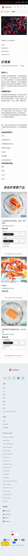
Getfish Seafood (11, 545)
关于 (4, 391)
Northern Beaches (8, 444)
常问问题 (5, 424)
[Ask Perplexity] (23, 378)
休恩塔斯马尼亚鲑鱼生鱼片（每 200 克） (14, 330)
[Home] (2, 11)
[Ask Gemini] (9, 378)
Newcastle (6, 474)
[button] (18, 7)
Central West (6, 498)
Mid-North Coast (7, 487)
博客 (4, 398)
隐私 (4, 405)
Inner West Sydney (8, 437)
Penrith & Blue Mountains (10, 481)
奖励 (4, 408)
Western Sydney (7, 454)
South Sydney (7, 450)
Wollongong (6, 471)
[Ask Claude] (5, 378)
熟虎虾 (4, 286)
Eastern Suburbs (7, 447)
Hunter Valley (6, 484)
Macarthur (6, 477)
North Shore (6, 440)
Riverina (5, 501)
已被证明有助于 (5, 51)
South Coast (6, 491)
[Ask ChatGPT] (19, 378)
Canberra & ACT (7, 494)
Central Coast (7, 467)
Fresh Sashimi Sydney (9, 411)
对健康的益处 (4, 48)
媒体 (4, 394)
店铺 (4, 388)
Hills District (6, 457)
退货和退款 (5, 427)
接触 (4, 401)
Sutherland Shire (7, 464)
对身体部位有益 (5, 54)
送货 (4, 421)
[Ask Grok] (14, 378)
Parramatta (6, 461)
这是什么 (3, 45)
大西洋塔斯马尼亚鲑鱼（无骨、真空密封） (14, 222)
